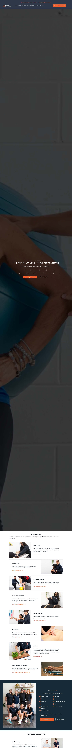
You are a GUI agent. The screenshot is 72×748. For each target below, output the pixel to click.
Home (16, 5)
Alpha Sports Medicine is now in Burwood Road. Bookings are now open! (36, 2)
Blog (37, 5)
